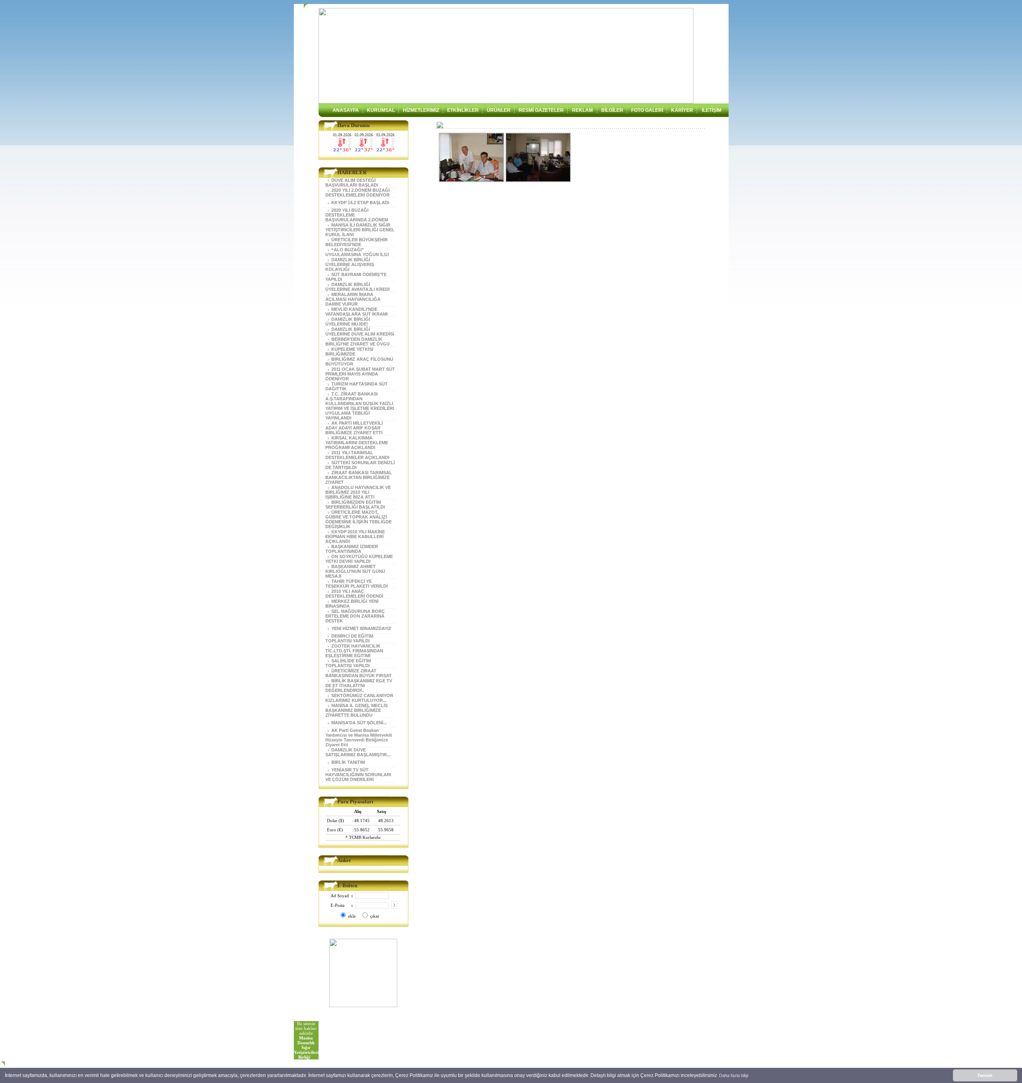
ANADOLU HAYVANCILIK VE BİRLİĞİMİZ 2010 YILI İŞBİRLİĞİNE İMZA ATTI (358, 492)
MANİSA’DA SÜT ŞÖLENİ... (358, 722)
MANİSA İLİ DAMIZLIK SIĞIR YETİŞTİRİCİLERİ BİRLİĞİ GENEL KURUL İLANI (359, 230)
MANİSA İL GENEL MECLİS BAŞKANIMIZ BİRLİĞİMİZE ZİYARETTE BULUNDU (356, 710)
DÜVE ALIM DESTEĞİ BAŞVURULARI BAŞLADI (351, 182)
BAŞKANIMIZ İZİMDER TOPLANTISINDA (351, 549)
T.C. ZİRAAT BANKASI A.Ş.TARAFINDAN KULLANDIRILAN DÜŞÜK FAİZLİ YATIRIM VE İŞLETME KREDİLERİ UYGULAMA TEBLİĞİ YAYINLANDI (359, 405)
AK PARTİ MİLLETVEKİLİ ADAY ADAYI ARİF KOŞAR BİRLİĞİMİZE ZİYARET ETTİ (354, 428)
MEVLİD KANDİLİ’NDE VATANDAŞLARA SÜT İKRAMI (356, 311)
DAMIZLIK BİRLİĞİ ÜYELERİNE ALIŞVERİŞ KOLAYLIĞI (349, 264)
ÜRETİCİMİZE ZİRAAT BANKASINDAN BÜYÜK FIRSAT (358, 673)
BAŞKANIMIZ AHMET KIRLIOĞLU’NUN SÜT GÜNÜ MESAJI (355, 571)
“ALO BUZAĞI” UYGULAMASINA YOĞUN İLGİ (357, 252)
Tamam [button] (984, 1075)
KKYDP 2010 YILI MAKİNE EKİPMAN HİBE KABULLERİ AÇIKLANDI (355, 536)
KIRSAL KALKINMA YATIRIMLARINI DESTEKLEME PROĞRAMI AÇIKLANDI (356, 442)
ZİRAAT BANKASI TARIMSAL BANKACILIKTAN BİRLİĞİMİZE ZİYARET (358, 477)
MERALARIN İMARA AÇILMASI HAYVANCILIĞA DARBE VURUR (352, 299)
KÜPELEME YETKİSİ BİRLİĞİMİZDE (349, 351)
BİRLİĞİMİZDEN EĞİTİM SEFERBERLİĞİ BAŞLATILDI (355, 504)
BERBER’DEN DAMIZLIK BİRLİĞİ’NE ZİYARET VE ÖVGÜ (357, 341)
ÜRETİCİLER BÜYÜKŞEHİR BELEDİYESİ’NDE (356, 242)
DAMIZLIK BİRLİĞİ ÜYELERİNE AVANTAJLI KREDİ (357, 287)
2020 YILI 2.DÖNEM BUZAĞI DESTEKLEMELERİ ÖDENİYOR (357, 192)
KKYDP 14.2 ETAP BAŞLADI (359, 202)
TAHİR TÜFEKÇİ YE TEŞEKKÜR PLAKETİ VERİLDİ (356, 583)
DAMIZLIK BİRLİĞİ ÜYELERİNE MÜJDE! (347, 321)
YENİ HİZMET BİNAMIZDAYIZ (360, 628)
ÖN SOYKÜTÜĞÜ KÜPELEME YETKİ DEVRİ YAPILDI (359, 559)
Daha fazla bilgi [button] (733, 1075)
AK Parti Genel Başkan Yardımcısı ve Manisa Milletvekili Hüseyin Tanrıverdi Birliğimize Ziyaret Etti (358, 737)
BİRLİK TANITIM (347, 762)
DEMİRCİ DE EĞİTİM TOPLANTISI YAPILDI (349, 638)
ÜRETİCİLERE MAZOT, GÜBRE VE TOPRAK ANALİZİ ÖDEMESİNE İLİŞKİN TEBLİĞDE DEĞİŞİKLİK (358, 519)
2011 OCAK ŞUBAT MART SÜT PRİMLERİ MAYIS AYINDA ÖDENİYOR (360, 374)
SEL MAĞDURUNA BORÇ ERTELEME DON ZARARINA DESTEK (355, 616)
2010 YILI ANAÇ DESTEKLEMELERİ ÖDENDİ (354, 593)
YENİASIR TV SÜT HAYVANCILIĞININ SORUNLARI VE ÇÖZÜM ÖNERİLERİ (358, 774)
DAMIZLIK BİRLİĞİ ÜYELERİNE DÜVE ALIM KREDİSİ (359, 331)
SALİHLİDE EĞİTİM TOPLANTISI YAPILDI (348, 663)
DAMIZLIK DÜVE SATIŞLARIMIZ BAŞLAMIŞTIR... (357, 752)
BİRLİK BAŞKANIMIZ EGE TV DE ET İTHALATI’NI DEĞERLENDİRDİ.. (358, 685)
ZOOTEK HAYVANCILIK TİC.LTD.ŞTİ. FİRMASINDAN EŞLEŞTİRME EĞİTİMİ (354, 651)
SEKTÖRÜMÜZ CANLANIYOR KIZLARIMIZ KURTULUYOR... (359, 698)
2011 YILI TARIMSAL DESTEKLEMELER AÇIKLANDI (357, 455)
